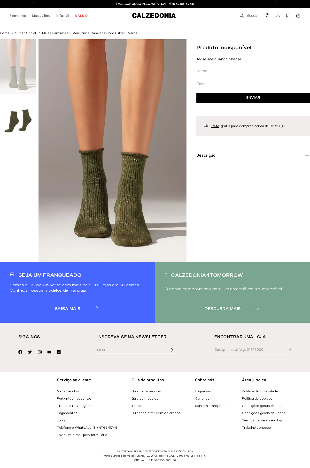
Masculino (41, 15)
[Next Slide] (276, 3)
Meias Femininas (55, 33)
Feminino (18, 15)
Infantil (62, 15)
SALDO (81, 15)
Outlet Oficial (25, 33)
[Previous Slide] (34, 3)
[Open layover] (177, 353)
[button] (249, 15)
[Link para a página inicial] (4, 33)
